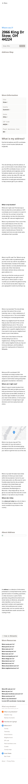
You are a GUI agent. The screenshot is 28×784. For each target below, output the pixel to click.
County (6, 728)
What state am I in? (7, 649)
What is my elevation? (10, 712)
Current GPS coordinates (9, 701)
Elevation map (8, 715)
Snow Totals (7, 753)
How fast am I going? (10, 721)
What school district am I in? (10, 666)
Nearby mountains (9, 718)
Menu (5, 3)
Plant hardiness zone (10, 743)
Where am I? (8, 725)
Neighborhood (8, 737)
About (3, 761)
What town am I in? (8, 654)
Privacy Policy (10, 761)
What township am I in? (9, 651)
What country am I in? (8, 696)
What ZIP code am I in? (8, 689)
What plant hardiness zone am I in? (12, 694)
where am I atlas (9, 501)
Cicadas (6, 746)
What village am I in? (8, 658)
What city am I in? (7, 691)
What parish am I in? (8, 646)
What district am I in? (8, 661)
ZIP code (6, 740)
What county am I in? (8, 644)
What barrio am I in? (8, 663)
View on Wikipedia (10, 636)
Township (7, 731)
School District (8, 734)
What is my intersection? (9, 698)
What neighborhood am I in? (10, 668)
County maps (21, 701)
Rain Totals (7, 756)
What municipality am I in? (10, 656)
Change (22, 46)
